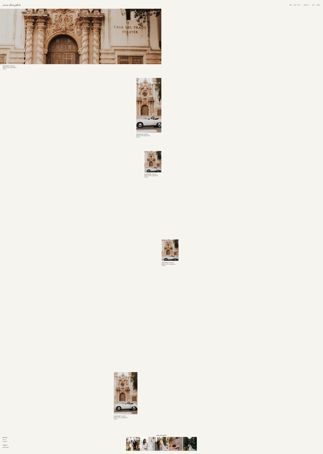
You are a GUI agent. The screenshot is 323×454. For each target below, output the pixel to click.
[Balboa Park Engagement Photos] (80, 36)
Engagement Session (9, 66)
